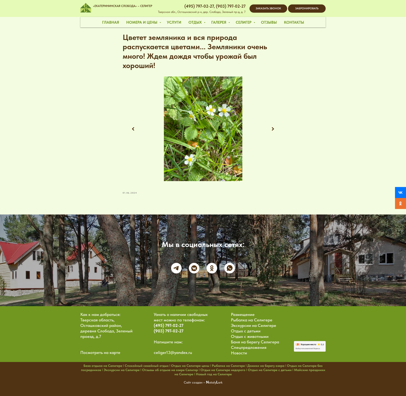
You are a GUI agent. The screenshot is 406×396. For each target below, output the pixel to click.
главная (110, 22)
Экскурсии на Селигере (253, 325)
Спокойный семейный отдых (147, 366)
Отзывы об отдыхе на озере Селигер (170, 370)
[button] (268, 8)
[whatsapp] (229, 268)
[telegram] (176, 268)
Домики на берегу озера (265, 366)
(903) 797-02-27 (168, 330)
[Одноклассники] (400, 203)
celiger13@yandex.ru (173, 352)
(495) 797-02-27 (168, 325)
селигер (244, 22)
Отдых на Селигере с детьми (270, 370)
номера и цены (142, 22)
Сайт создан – (195, 382)
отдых (195, 22)
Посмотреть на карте (100, 352)
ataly (212, 382)
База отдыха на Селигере (103, 366)
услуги (174, 22)
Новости (239, 352)
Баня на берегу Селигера (255, 341)
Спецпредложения (248, 347)
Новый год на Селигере (214, 374)
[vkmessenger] (194, 268)
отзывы (269, 22)
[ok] (212, 268)
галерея (219, 22)
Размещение (243, 314)
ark (220, 382)
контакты (294, 22)
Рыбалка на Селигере (251, 319)
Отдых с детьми (246, 330)
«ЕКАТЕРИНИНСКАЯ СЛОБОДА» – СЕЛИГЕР (122, 6)
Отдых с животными (250, 336)
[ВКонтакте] (400, 192)
